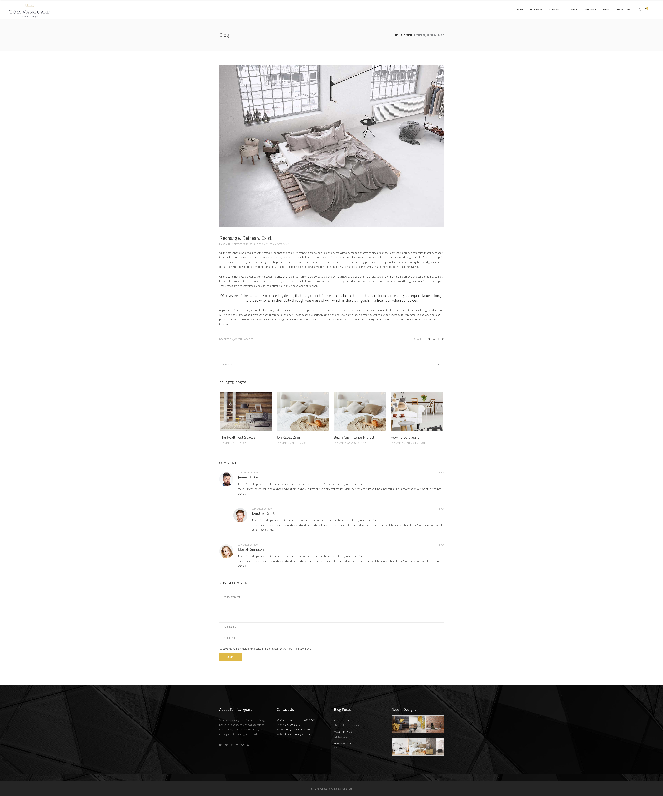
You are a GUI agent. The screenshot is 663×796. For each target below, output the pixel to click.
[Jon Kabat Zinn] (303, 411)
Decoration (226, 339)
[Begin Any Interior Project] (360, 411)
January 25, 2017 (356, 443)
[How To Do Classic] (417, 411)
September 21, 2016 (415, 443)
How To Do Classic (405, 437)
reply (441, 472)
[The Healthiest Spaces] (246, 411)
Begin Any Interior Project (354, 437)
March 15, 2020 (298, 443)
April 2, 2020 (240, 443)
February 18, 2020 (344, 743)
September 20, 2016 (243, 244)
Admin (226, 244)
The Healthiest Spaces (237, 437)
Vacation (248, 339)
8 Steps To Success (345, 748)
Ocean (238, 339)
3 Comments (274, 244)
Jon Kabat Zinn (288, 437)
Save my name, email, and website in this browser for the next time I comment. (267, 648)
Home (398, 35)
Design (408, 35)
